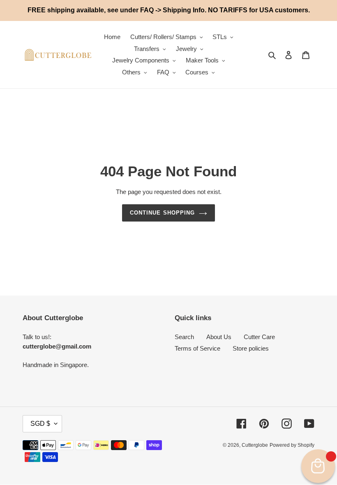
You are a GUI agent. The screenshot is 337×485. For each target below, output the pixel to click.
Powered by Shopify (292, 445)
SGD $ (40, 423)
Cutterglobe (255, 445)
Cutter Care (259, 336)
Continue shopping (162, 213)
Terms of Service (197, 348)
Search (184, 336)
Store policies (251, 348)
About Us (218, 336)
